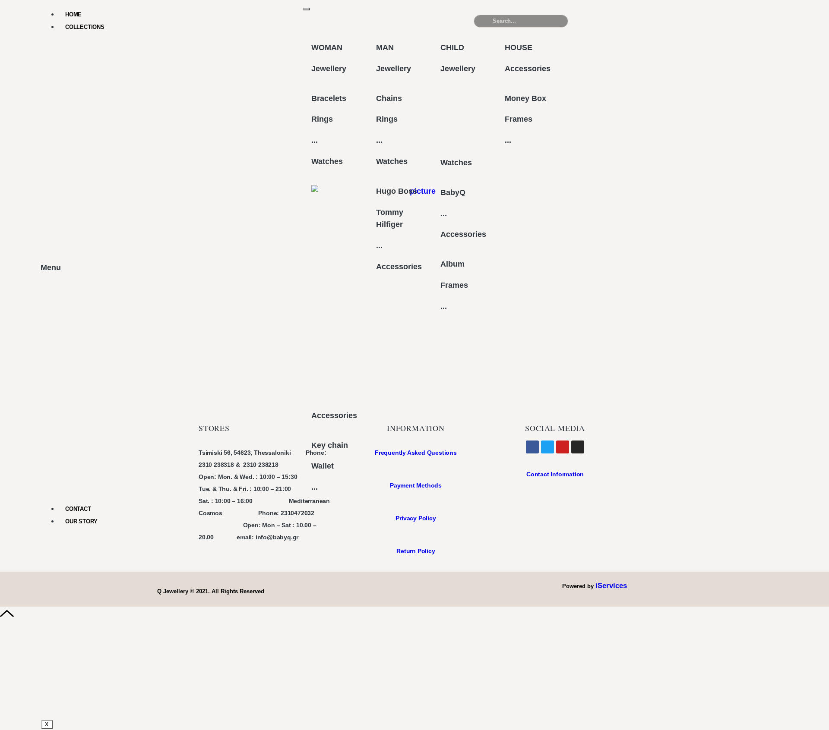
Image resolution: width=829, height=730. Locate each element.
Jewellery (328, 68)
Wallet (322, 466)
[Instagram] (577, 447)
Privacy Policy (416, 518)
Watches (327, 161)
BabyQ (452, 192)
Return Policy (415, 551)
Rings (322, 119)
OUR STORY (81, 521)
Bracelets (328, 98)
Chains (389, 98)
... (314, 140)
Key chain (329, 445)
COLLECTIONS (84, 27)
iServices (611, 586)
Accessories (334, 415)
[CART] (625, 21)
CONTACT (78, 509)
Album (452, 264)
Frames (454, 285)
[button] (726, 24)
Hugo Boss (396, 191)
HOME (73, 14)
